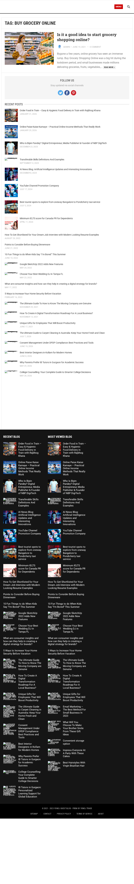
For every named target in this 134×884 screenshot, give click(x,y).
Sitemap (34, 814)
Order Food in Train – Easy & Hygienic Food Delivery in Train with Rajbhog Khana (60, 110)
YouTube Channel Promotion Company (39, 185)
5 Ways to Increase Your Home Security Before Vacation (33, 293)
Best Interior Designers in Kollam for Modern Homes (46, 352)
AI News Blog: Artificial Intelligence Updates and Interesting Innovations (56, 169)
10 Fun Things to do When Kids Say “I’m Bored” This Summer (35, 254)
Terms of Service (84, 814)
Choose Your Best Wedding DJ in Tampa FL (41, 274)
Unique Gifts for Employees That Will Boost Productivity (47, 323)
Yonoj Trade (86, 808)
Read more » (109, 67)
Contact (47, 814)
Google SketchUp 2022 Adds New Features (41, 264)
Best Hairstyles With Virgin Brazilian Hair (74, 764)
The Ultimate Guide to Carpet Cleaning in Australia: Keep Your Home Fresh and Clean (62, 333)
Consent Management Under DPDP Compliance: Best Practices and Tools (56, 342)
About (101, 814)
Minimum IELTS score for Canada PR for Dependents (46, 218)
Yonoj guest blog (62, 808)
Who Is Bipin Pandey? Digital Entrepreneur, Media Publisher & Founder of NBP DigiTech (63, 143)
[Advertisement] (67, 403)
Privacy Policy (64, 814)
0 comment (95, 47)
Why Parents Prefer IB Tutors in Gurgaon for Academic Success (52, 362)
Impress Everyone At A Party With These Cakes (74, 753)
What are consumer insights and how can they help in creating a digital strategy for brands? (51, 284)
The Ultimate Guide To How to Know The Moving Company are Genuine (55, 303)
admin (66, 47)
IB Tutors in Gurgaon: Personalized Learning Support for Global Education (29, 792)
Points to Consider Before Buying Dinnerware (27, 244)
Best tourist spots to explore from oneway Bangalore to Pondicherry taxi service (60, 202)
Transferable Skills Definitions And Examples (42, 159)
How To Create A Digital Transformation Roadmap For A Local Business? (56, 313)
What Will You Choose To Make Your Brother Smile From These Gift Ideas (73, 728)
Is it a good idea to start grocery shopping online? (87, 37)
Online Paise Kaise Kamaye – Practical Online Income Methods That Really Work (60, 126)
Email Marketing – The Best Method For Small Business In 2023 (74, 711)
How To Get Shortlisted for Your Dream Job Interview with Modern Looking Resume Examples (52, 234)
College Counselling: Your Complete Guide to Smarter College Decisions (55, 372)
